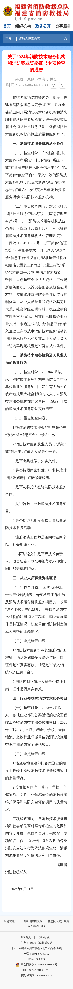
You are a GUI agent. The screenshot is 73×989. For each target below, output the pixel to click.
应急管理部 (10, 921)
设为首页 (25, 937)
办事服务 (63, 26)
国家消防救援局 (32, 921)
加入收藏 (44, 937)
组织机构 (23, 26)
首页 (7, 26)
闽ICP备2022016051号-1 (36, 969)
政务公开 (43, 26)
